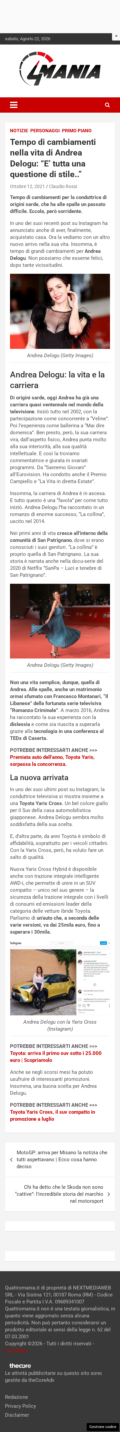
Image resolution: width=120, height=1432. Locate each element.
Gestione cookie (102, 1427)
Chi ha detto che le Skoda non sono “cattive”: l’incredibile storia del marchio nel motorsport (59, 1194)
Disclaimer (17, 1415)
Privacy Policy (20, 1406)
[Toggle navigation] (13, 105)
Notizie (19, 130)
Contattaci (16, 1351)
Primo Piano (77, 130)
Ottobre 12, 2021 (27, 186)
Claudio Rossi (63, 186)
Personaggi (45, 130)
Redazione (16, 1397)
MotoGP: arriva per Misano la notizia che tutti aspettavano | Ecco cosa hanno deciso (62, 1160)
